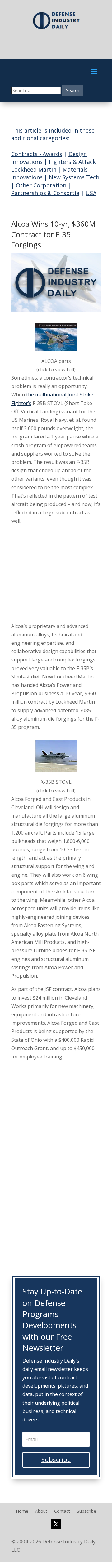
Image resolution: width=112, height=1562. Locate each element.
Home (22, 1511)
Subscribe (86, 1511)
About (41, 1511)
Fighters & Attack (72, 161)
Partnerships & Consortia (45, 193)
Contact (62, 1511)
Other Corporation (41, 185)
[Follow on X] (56, 1524)
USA (91, 193)
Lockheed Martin (33, 169)
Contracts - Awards (36, 154)
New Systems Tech (74, 177)
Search (72, 90)
